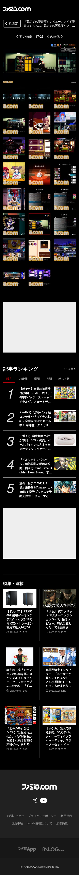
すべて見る (70, 368)
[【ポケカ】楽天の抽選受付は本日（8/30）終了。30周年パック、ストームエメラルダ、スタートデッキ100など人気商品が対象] (65, 393)
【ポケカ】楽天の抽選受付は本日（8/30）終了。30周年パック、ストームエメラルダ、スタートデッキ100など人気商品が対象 (35, 395)
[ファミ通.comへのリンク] (17, 9)
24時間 (23, 379)
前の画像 (25, 36)
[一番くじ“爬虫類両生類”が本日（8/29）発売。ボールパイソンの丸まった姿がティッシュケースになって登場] (65, 440)
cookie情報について (39, 823)
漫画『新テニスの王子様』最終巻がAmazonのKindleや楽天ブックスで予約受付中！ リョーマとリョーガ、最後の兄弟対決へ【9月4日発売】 (35, 489)
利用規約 (66, 816)
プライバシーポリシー (42, 816)
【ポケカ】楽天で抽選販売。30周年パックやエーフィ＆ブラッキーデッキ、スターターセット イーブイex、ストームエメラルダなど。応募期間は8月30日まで (59, 736)
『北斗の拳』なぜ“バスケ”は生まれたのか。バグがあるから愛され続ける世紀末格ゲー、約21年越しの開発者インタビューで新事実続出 (19, 736)
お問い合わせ (15, 816)
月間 (49, 379)
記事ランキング (20, 369)
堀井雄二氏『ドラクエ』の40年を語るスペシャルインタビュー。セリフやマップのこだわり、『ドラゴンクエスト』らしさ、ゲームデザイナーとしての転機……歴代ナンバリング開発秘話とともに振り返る (19, 678)
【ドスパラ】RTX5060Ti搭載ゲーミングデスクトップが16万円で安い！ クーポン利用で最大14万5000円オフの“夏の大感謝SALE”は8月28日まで (19, 619)
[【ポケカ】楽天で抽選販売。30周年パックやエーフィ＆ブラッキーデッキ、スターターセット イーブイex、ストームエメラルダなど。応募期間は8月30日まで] (59, 715)
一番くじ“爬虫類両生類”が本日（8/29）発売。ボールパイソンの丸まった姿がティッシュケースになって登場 (35, 442)
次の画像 (53, 36)
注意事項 (17, 823)
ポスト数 (64, 379)
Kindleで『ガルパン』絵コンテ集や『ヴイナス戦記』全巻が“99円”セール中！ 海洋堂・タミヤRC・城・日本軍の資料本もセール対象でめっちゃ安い (35, 418)
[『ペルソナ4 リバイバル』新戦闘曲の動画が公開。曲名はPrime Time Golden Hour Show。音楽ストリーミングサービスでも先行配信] (65, 463)
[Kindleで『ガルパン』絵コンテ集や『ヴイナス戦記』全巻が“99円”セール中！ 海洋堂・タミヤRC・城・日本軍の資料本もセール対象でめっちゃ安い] (65, 416)
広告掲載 (62, 823)
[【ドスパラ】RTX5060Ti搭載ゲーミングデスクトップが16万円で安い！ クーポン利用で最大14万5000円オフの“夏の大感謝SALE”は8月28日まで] (19, 598)
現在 (9, 379)
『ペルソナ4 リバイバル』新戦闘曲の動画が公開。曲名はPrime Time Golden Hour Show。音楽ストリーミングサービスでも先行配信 (35, 465)
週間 (37, 379)
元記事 (13, 23)
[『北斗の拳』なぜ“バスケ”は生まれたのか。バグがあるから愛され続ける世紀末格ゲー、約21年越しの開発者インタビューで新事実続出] (19, 715)
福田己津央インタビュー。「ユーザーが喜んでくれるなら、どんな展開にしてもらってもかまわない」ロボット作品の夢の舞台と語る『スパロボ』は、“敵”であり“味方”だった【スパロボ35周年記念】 (59, 678)
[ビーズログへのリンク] (53, 849)
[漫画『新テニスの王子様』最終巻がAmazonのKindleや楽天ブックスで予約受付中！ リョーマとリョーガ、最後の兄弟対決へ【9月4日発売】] (65, 487)
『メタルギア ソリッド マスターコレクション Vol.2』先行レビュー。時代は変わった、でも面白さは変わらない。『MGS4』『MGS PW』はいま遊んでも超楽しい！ (59, 619)
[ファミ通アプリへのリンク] (27, 849)
